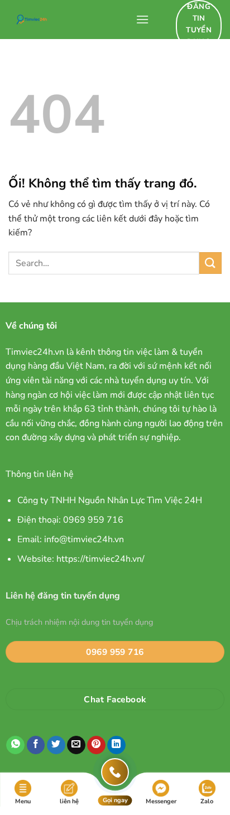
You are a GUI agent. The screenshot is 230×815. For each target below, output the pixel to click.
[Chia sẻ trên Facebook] (36, 745)
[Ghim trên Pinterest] (96, 745)
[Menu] (142, 19)
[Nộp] (210, 263)
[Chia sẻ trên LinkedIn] (116, 745)
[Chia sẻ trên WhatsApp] (15, 745)
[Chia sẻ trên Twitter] (56, 745)
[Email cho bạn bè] (76, 745)
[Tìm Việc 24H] (67, 19)
